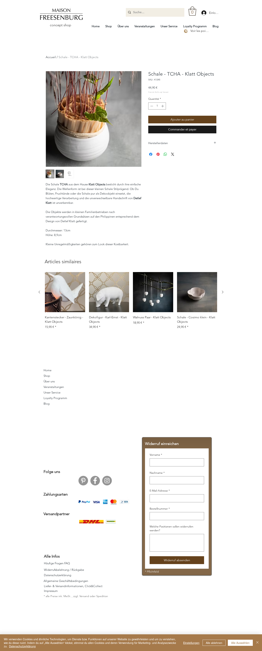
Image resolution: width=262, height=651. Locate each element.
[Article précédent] (39, 292)
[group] (131, 300)
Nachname (157, 472)
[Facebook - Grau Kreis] (95, 480)
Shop (47, 376)
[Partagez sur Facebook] (150, 154)
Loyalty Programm (55, 398)
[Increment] (163, 106)
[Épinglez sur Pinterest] (158, 154)
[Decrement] (151, 106)
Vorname (156, 454)
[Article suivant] (222, 292)
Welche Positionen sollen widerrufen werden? (171, 528)
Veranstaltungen (54, 387)
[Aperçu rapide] (65, 292)
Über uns (49, 381)
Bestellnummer (160, 508)
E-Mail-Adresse (160, 490)
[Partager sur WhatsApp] (165, 154)
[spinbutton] (157, 106)
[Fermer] (257, 642)
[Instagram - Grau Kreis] (107, 480)
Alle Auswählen (240, 643)
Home (47, 370)
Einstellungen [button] (191, 643)
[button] (192, 11)
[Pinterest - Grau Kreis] (83, 480)
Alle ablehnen (214, 643)
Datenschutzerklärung (22, 646)
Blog (46, 403)
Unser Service (52, 392)
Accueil (51, 57)
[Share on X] (172, 154)
